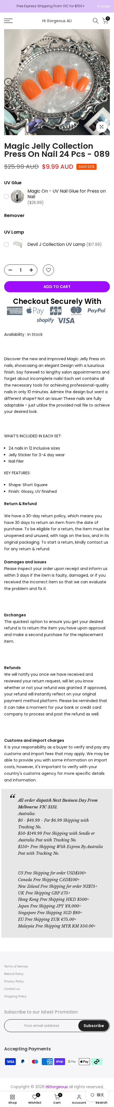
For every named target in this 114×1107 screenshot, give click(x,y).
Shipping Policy (15, 996)
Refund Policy (14, 974)
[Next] (106, 82)
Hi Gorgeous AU (57, 21)
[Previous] (8, 82)
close (105, 6)
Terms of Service (16, 966)
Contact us (12, 989)
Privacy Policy (14, 981)
